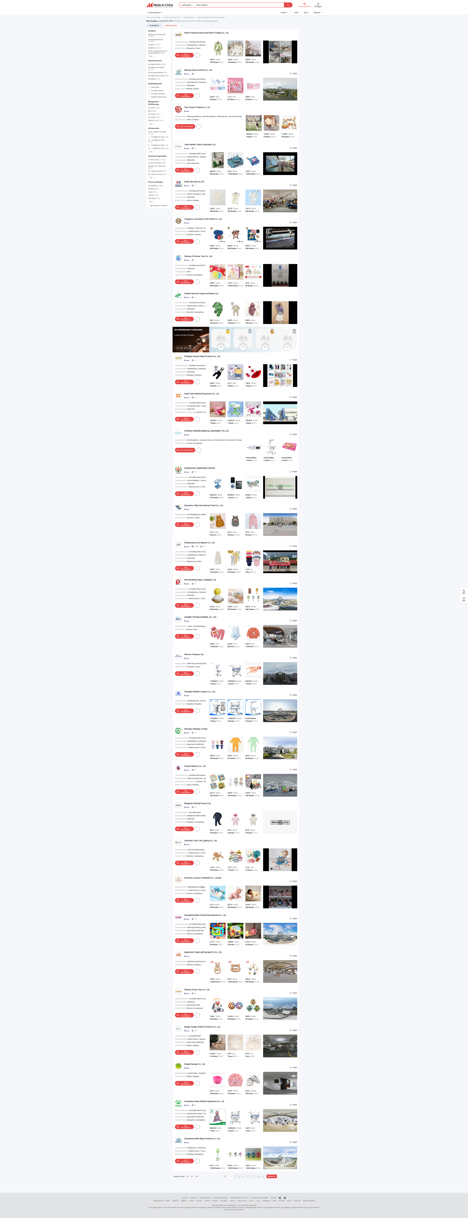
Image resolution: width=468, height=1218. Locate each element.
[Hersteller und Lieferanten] (159, 5)
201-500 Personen (157, 171)
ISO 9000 (154, 117)
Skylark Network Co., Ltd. (195, 766)
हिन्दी (274, 1201)
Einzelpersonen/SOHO (158, 75)
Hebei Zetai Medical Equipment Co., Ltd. (201, 393)
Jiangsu (153, 195)
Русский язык (242, 1201)
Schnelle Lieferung (158, 94)
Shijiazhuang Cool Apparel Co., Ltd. (199, 542)
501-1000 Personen (157, 174)
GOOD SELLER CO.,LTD (194, 181)
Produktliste (154, 25)
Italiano (232, 1201)
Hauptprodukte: (181, 45)
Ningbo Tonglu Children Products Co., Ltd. (202, 1026)
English (167, 1201)
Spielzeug (154, 48)
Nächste (270, 1176)
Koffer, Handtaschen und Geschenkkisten (157, 52)
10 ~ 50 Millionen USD (156, 141)
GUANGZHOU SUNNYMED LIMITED (199, 468)
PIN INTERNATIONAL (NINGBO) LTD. (200, 580)
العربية (258, 1201)
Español (207, 1201)
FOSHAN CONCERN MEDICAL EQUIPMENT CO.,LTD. (206, 431)
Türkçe (289, 1201)
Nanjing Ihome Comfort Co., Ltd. (198, 70)
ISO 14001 (154, 114)
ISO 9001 (154, 108)
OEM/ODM (155, 87)
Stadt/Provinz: (180, 48)
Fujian (152, 192)
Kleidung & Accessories (157, 35)
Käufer (283, 12)
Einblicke (273, 1198)
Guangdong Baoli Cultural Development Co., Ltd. (205, 915)
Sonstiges (154, 79)
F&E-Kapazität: (180, 85)
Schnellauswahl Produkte (259, 1198)
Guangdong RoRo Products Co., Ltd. (202, 1138)
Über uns (185, 1198)
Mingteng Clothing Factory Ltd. (197, 803)
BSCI (152, 111)
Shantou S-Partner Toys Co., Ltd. (198, 256)
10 (187, 1176)
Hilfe (296, 12)
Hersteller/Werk (157, 64)
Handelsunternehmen (156, 68)
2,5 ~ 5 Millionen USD (158, 148)
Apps (306, 12)
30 (192, 1176)
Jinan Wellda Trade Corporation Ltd (199, 144)
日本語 (192, 1201)
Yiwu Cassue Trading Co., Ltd (197, 107)
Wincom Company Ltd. (194, 654)
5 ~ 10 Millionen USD (158, 145)
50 (197, 1176)
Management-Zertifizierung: (185, 412)
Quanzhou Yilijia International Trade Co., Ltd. (203, 505)
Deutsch (215, 1201)
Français (199, 1201)
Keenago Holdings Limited (195, 728)
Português (224, 1201)
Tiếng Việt (297, 1201)
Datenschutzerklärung (220, 1198)
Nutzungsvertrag (205, 1198)
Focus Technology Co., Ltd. (232, 1205)
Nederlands (266, 1201)
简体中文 (176, 1201)
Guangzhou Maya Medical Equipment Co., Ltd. (204, 1101)
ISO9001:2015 (155, 120)
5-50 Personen (156, 159)
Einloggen (318, 6)
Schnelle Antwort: (181, 231)
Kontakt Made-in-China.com (239, 1198)
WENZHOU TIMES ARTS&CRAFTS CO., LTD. (203, 952)
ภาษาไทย (281, 1201)
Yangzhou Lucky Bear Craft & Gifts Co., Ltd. (203, 219)
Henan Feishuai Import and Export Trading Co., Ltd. (206, 32)
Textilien (154, 44)
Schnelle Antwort (157, 90)
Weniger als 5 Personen (157, 167)
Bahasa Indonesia (309, 1201)
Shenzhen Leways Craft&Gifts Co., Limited (202, 877)
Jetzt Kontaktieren (185, 55)
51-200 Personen (157, 163)
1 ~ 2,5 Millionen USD (158, 137)
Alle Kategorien (155, 12)
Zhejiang (153, 189)
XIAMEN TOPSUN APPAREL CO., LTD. (200, 617)
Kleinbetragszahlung (159, 97)
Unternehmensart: (182, 42)
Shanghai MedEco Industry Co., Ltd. (199, 691)
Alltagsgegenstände (155, 40)
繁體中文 (184, 1201)
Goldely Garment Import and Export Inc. (201, 293)
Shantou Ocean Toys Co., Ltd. (197, 989)
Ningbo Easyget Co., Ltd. (194, 1064)
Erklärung (194, 1198)
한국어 (251, 1201)
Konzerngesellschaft (157, 72)
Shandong (154, 198)
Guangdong (155, 185)
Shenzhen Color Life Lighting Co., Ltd (200, 840)
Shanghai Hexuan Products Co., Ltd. (202, 356)
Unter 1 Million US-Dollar (157, 133)
